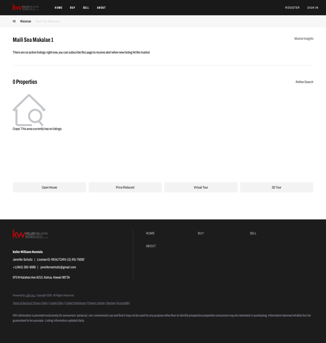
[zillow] (34, 329)
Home (58, 7)
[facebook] (19, 329)
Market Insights (303, 39)
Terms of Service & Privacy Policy (30, 303)
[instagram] (48, 329)
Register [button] (292, 7)
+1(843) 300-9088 (24, 267)
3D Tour (276, 187)
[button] (26, 7)
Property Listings (96, 303)
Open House (49, 187)
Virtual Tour (201, 187)
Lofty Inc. (30, 295)
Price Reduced (125, 187)
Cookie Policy (56, 303)
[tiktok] (63, 329)
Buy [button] (72, 7)
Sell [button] (86, 7)
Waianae (25, 21)
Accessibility (123, 303)
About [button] (101, 7)
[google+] (78, 329)
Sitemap (110, 303)
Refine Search (304, 82)
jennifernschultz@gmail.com (58, 267)
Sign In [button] (312, 7)
